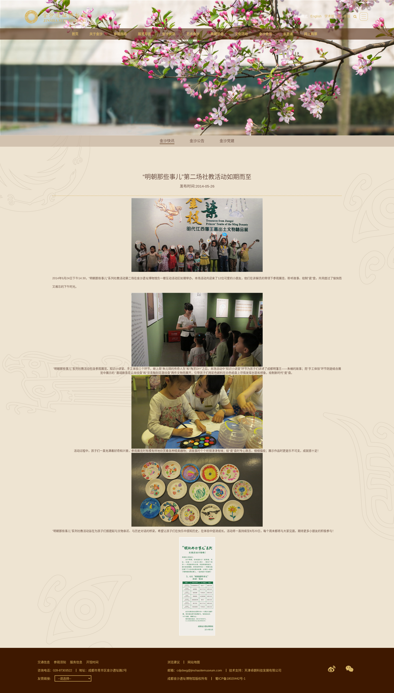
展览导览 (144, 34)
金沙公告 (197, 141)
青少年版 (343, 16)
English (316, 16)
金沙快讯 (167, 141)
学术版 (329, 16)
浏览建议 (173, 662)
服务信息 (76, 662)
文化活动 (241, 34)
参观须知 (60, 662)
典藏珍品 (217, 34)
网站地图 (194, 662)
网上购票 (310, 34)
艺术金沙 (192, 34)
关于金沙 (96, 34)
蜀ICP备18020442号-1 (230, 678)
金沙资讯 (168, 34)
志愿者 (288, 34)
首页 (75, 34)
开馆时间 (92, 662)
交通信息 (44, 662)
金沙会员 (265, 34)
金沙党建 (227, 141)
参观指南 (120, 34)
